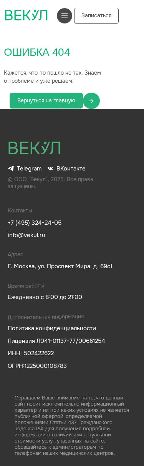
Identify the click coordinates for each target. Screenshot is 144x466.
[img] (34, 148)
